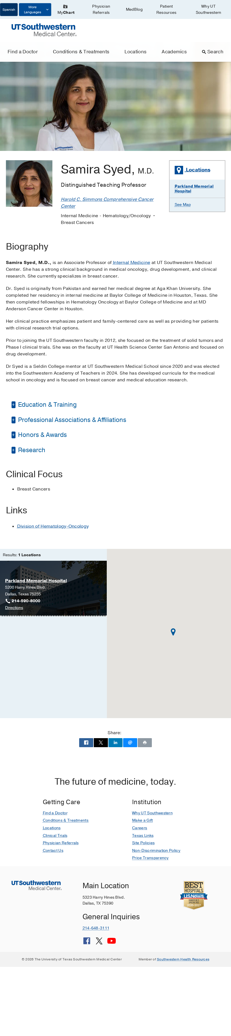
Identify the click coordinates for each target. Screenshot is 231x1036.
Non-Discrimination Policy (156, 850)
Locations (135, 52)
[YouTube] (111, 943)
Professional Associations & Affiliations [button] (71, 420)
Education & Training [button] (47, 405)
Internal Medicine (131, 262)
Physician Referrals (101, 9)
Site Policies (143, 843)
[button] (173, 632)
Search (215, 52)
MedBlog (134, 9)
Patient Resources (166, 9)
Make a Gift (142, 820)
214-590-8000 (26, 601)
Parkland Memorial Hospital (194, 189)
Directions (14, 608)
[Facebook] (87, 943)
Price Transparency (150, 858)
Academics (174, 52)
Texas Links (143, 835)
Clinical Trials (55, 835)
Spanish (9, 9)
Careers (139, 828)
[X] (99, 943)
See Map (183, 204)
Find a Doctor (23, 52)
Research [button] (31, 450)
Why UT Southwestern (208, 9)
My (65, 12)
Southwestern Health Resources (183, 959)
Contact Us (53, 850)
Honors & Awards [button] (42, 435)
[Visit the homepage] (44, 30)
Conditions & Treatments (81, 52)
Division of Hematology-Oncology (53, 526)
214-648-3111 (96, 928)
